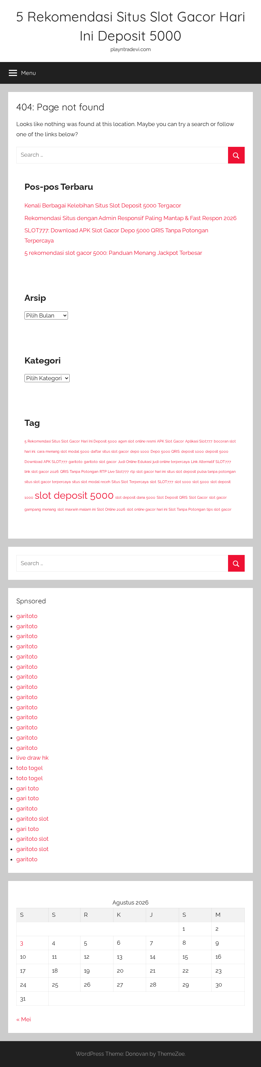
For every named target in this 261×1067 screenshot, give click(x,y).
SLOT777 (165, 482)
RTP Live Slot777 (114, 471)
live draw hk (32, 757)
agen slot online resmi (137, 441)
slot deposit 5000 (74, 495)
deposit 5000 (216, 451)
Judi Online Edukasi (134, 462)
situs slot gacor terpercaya (47, 482)
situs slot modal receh (91, 482)
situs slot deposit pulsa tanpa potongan (201, 471)
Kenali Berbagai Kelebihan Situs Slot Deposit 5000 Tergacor (102, 205)
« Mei (23, 1019)
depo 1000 (139, 451)
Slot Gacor (198, 497)
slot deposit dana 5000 (135, 497)
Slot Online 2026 (111, 509)
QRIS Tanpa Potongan (79, 471)
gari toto (27, 788)
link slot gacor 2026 (41, 471)
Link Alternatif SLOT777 (211, 462)
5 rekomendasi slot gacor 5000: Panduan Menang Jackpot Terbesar (113, 252)
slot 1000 (183, 482)
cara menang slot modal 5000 (63, 451)
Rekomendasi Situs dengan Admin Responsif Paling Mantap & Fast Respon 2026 (130, 218)
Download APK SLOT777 (45, 462)
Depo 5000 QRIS (165, 451)
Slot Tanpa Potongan (187, 509)
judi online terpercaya (171, 462)
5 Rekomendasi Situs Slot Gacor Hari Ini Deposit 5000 (70, 441)
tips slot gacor (219, 509)
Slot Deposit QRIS (172, 497)
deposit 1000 (192, 451)
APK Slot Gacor (170, 441)
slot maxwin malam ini (76, 509)
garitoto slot (32, 818)
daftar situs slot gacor (110, 451)
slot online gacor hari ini (147, 509)
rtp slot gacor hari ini (148, 471)
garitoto (76, 462)
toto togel (29, 767)
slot (153, 482)
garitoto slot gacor (100, 462)
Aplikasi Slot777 (198, 441)
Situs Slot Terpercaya (130, 482)
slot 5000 (200, 482)
